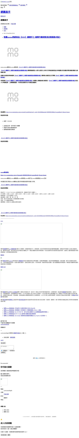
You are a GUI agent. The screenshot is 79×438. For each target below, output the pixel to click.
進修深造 (12, 337)
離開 (9, 435)
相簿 (5, 27)
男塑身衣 (21, 260)
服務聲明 (54, 416)
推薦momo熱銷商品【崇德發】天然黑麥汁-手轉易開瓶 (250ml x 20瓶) (22, 310)
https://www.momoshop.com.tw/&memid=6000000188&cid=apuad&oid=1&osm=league (23, 175)
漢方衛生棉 (22, 299)
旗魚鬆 (64, 292)
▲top (2, 340)
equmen (11, 260)
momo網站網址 (5, 172)
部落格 (5, 28)
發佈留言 (3, 352)
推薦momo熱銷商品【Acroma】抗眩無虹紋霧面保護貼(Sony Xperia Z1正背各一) (25, 315)
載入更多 (3, 343)
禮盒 (74, 295)
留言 (18, 333)
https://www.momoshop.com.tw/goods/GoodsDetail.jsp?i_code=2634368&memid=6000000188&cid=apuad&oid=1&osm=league (38, 112)
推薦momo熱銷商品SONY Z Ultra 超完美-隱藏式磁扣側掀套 (20, 313)
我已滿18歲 (3, 435)
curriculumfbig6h (5, 324)
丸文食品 (14, 292)
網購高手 (5, 12)
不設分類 (13, 24)
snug (2, 221)
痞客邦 (15, 333)
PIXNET (28, 416)
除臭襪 (4, 249)
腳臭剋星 (13, 249)
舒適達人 (11, 299)
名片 (5, 30)
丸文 (4, 267)
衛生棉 (4, 299)
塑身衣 (2, 255)
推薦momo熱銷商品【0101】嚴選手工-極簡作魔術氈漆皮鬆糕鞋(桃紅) (32, 37)
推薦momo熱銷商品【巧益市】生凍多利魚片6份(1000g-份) (19, 308)
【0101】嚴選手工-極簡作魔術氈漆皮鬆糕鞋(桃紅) (32, 67)
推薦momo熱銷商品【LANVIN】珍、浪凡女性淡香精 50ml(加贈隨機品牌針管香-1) (26, 312)
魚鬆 (2, 267)
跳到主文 (3, 16)
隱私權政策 (48, 416)
